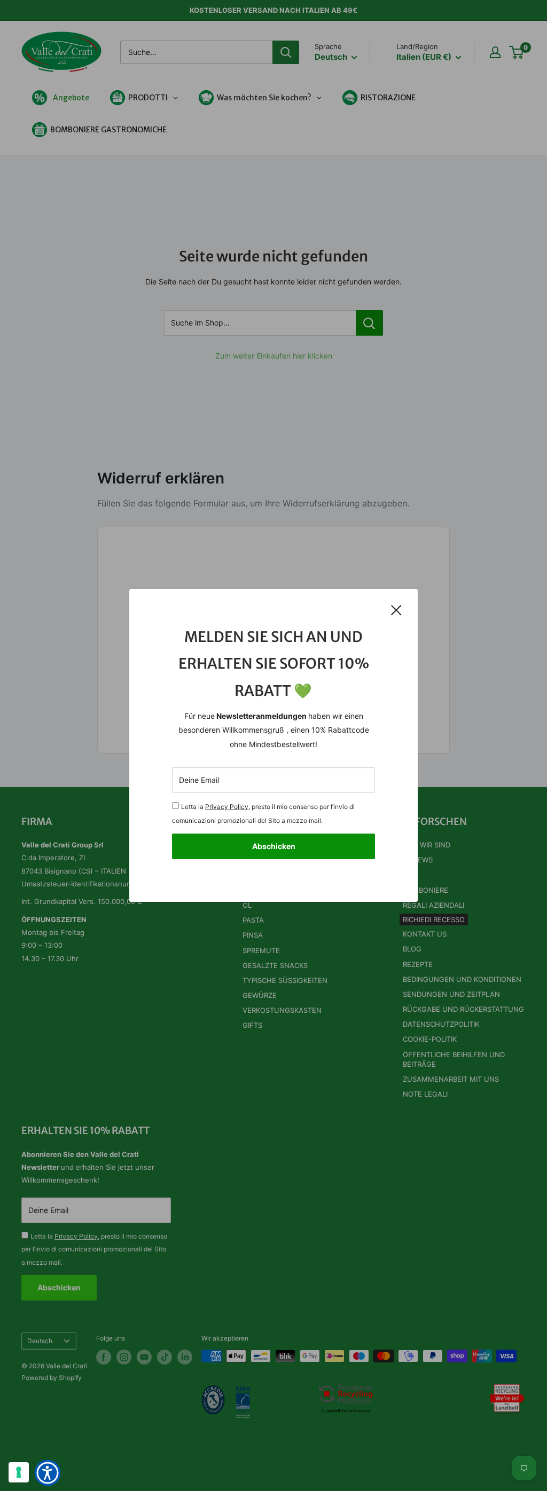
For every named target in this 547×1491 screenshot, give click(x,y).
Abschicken (273, 846)
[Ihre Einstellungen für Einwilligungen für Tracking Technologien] (19, 1472)
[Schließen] (396, 609)
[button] (47, 1473)
